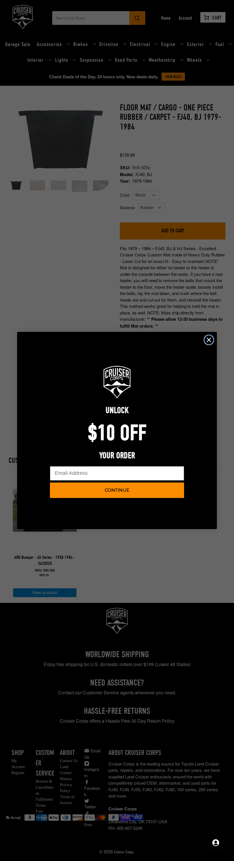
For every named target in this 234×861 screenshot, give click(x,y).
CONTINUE (117, 490)
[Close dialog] (208, 339)
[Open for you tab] (216, 843)
